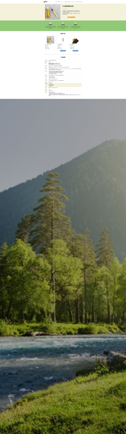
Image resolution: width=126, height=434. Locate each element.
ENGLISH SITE (72, 1)
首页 (56, 1)
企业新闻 (66, 1)
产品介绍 (62, 1)
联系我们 (69, 1)
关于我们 (59, 1)
